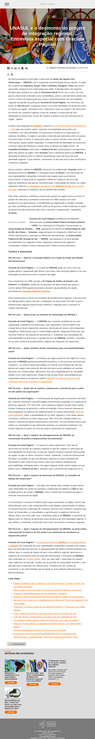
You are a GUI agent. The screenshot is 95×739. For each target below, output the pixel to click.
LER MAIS (10, 682)
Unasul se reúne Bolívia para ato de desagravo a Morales (39, 593)
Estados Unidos (33, 559)
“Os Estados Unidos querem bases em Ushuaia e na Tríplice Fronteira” (46, 620)
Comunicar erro (16, 644)
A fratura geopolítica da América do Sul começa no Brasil (39, 630)
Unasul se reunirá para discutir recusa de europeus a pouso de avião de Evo (48, 597)
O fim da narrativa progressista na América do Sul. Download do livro (45, 617)
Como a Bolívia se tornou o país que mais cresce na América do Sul (44, 613)
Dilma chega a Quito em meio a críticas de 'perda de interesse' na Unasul (47, 590)
